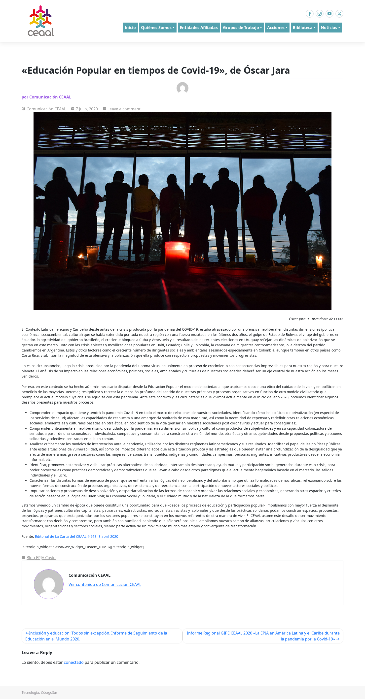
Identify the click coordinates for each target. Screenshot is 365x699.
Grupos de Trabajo (241, 27)
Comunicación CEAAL (46, 109)
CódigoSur (49, 692)
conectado (74, 662)
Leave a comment (124, 109)
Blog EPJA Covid (41, 557)
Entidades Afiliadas (199, 27)
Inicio (130, 27)
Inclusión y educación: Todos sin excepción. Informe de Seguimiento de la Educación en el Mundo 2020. (96, 636)
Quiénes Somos (156, 27)
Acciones (276, 27)
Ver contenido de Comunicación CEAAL (105, 584)
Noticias (329, 27)
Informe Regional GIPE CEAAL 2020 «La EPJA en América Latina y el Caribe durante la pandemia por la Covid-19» (263, 636)
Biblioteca (303, 27)
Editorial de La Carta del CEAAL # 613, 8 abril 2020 (76, 536)
